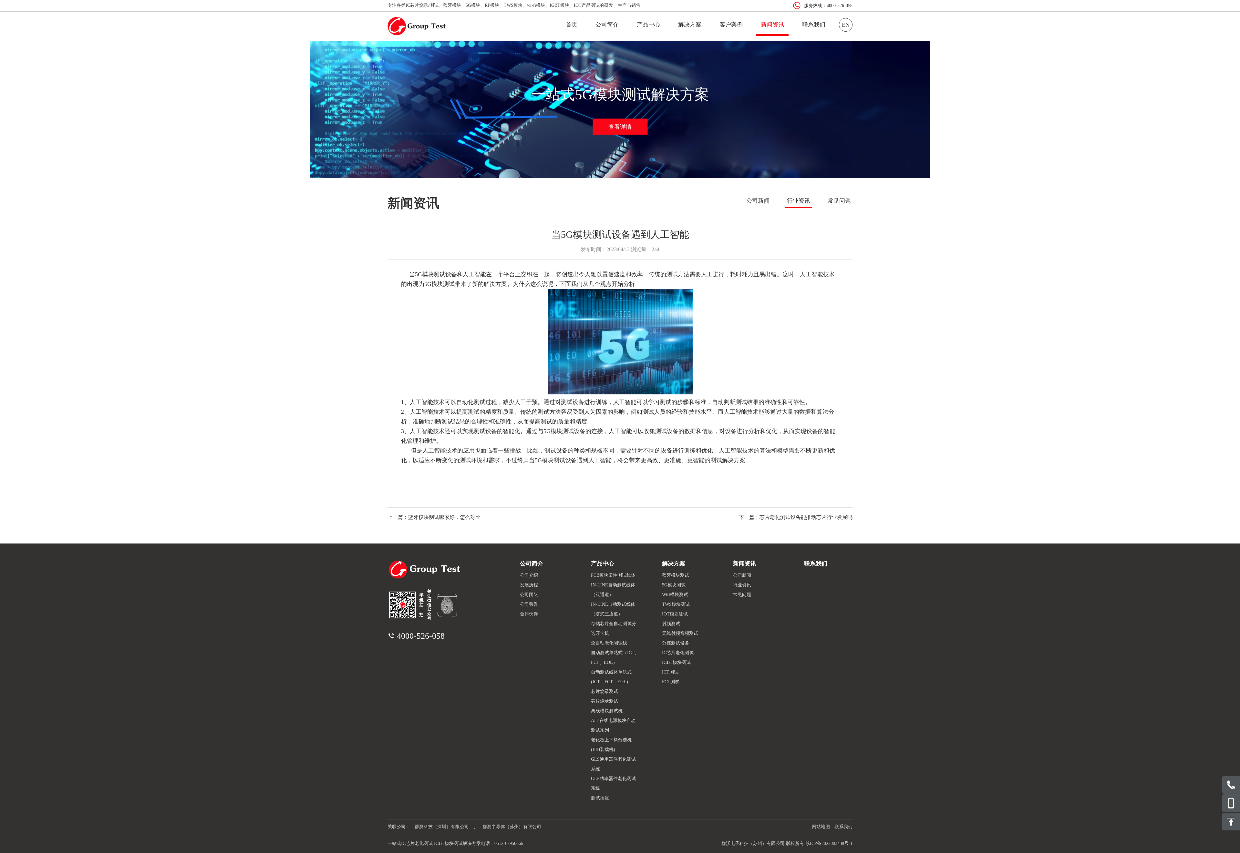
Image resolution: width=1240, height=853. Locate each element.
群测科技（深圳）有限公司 (442, 826)
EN (846, 25)
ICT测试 (670, 672)
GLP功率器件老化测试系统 (613, 783)
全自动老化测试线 (609, 643)
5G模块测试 (674, 585)
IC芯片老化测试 (678, 652)
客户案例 (731, 24)
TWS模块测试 (676, 604)
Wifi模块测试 (675, 594)
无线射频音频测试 (680, 633)
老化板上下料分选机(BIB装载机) (611, 744)
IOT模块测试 (675, 614)
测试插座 (600, 798)
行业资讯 (798, 201)
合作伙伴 (529, 614)
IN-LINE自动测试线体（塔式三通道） (613, 609)
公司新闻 (758, 201)
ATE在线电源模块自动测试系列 (613, 725)
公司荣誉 (529, 604)
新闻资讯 (772, 24)
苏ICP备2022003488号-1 (828, 843)
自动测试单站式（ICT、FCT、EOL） (615, 657)
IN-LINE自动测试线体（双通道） (613, 590)
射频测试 (671, 623)
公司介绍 (529, 575)
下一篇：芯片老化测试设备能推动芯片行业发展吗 (795, 517)
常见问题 (839, 201)
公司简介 (607, 24)
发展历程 (529, 585)
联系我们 (813, 24)
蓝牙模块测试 (675, 575)
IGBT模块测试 (676, 662)
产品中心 (648, 24)
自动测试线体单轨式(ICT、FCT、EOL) (611, 677)
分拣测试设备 (675, 643)
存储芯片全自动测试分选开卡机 (613, 628)
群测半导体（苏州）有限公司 (511, 826)
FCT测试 (670, 681)
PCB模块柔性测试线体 (613, 575)
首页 (571, 24)
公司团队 (529, 594)
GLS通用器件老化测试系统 (613, 764)
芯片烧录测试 (604, 691)
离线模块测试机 (607, 710)
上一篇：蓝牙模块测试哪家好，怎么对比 (434, 517)
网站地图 (821, 826)
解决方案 (689, 24)
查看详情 (620, 126)
